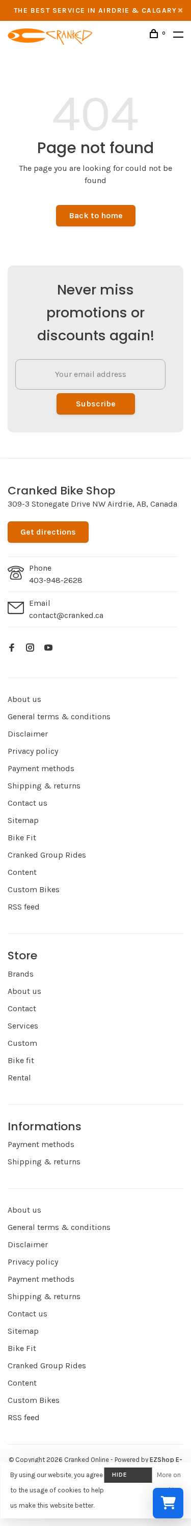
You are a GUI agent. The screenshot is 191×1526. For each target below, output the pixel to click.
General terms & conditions (59, 716)
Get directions (48, 532)
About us (24, 699)
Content (22, 872)
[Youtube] (48, 648)
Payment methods (41, 768)
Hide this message (128, 1477)
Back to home (96, 215)
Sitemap (23, 820)
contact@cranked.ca (66, 615)
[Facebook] (12, 648)
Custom (22, 1043)
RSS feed (24, 907)
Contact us (27, 803)
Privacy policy (33, 751)
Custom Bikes (34, 889)
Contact (22, 1008)
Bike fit (21, 1060)
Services (23, 1026)
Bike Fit (22, 837)
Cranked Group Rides (47, 855)
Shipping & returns (44, 785)
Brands (21, 974)
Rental (19, 1077)
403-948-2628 (56, 580)
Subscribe (96, 403)
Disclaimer (28, 734)
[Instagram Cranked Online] (30, 648)
